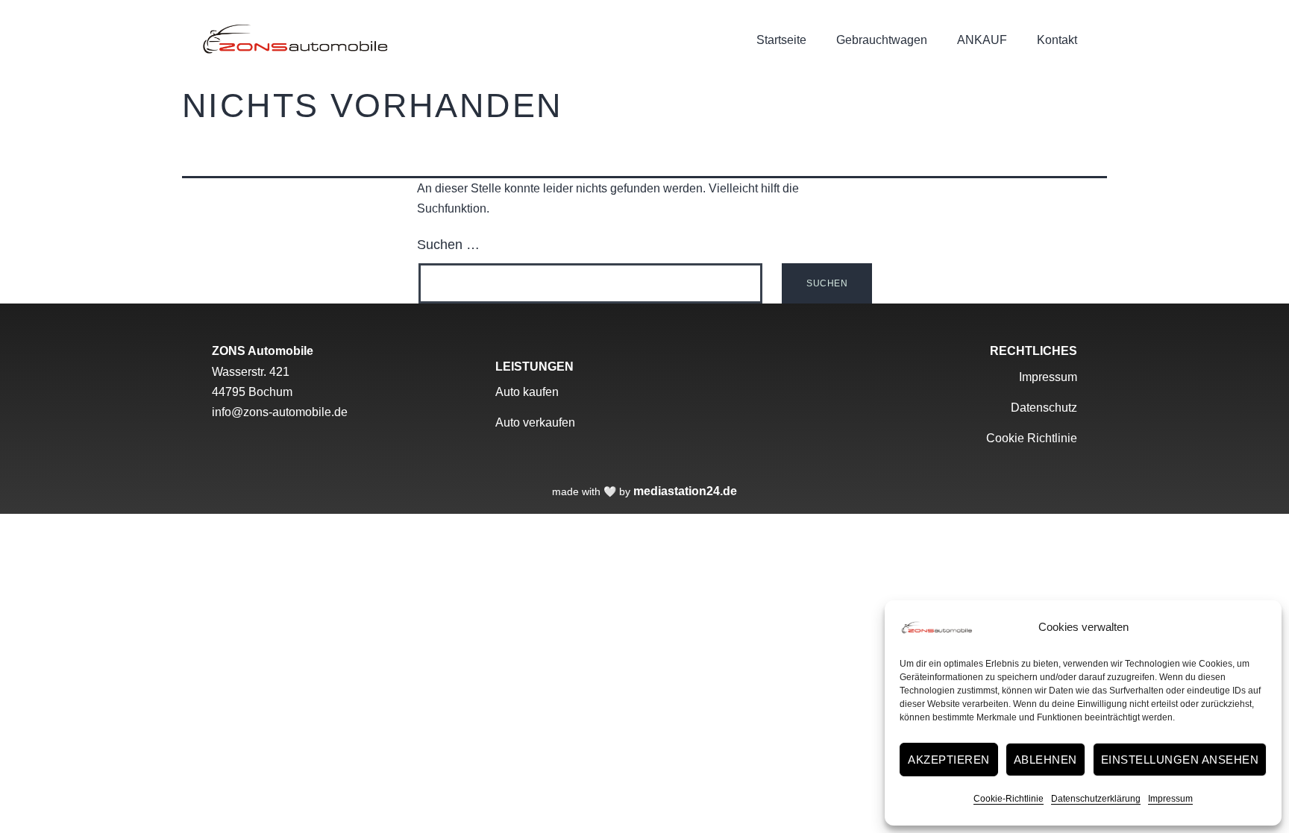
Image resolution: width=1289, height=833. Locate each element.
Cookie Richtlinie (1031, 438)
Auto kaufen (527, 392)
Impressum (1170, 798)
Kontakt (1057, 40)
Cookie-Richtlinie (1008, 798)
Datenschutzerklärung (1096, 798)
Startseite (781, 40)
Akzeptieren (949, 759)
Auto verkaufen (535, 422)
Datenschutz (1044, 407)
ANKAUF (982, 40)
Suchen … (448, 244)
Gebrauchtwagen (881, 40)
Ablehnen (1045, 759)
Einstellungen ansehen (1180, 759)
